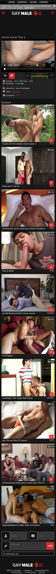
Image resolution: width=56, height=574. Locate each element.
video (13, 91)
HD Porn (33, 2)
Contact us (27, 570)
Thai (18, 95)
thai (18, 91)
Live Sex (12, 2)
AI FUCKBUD (44, 2)
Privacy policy (16, 572)
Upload (42, 572)
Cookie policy (30, 572)
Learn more (29, 8)
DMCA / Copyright (13, 570)
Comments (5, 76)
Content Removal (42, 570)
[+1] (3, 13)
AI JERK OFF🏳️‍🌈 (22, 2)
